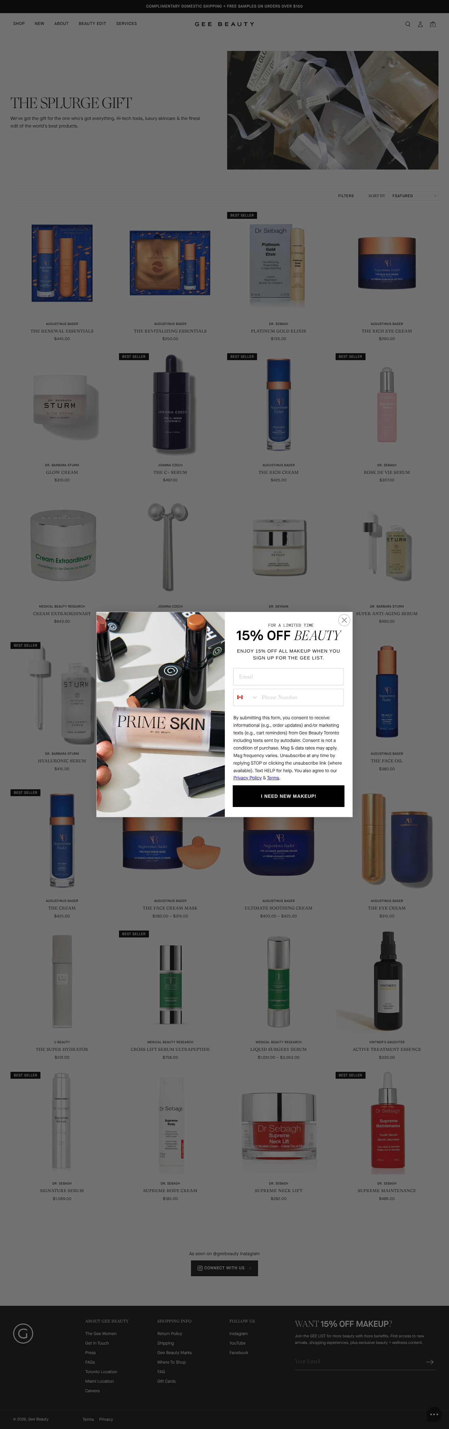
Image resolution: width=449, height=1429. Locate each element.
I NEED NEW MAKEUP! (289, 796)
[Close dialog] (344, 620)
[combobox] (246, 697)
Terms (273, 778)
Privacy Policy (247, 778)
